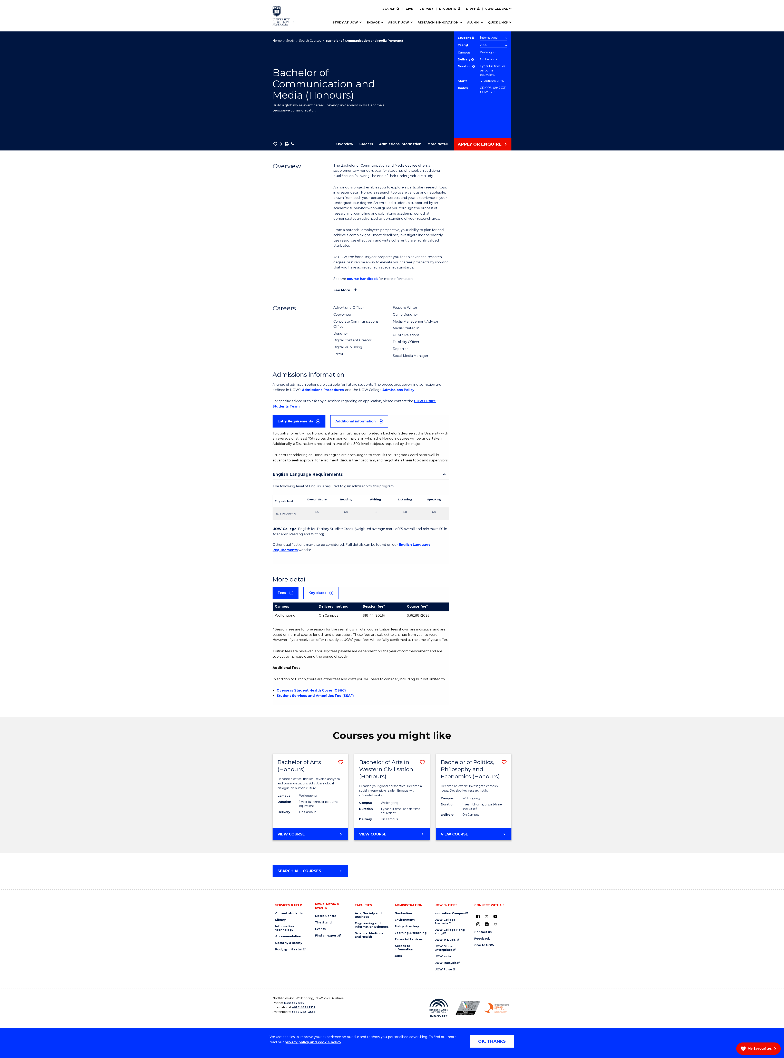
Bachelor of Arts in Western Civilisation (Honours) (386, 769)
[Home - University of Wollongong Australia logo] (284, 16)
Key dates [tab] (317, 593)
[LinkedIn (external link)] (487, 924)
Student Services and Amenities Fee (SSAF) (315, 696)
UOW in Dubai (445, 940)
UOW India (442, 956)
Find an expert (326, 935)
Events (320, 929)
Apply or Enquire (480, 144)
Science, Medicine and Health (369, 935)
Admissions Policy (398, 390)
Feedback (482, 938)
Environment (405, 920)
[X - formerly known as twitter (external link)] (487, 916)
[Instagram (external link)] (478, 924)
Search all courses (299, 871)
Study (290, 40)
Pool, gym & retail (288, 949)
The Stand (323, 922)
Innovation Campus (449, 913)
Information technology (284, 928)
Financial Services (409, 939)
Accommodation (288, 936)
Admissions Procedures (323, 390)
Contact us (483, 932)
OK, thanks (492, 1041)
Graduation (403, 913)
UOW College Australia (444, 921)
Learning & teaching (411, 933)
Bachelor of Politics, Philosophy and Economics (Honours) (470, 769)
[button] (275, 144)
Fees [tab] (282, 593)
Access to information (404, 947)
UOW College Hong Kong (449, 931)
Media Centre (325, 916)
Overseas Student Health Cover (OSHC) (311, 690)
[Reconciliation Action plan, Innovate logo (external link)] (438, 1008)
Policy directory (407, 926)
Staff (471, 9)
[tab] (299, 421)
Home (277, 40)
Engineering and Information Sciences (372, 925)
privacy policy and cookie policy (313, 1042)
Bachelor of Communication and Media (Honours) (364, 40)
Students (447, 9)
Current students (289, 913)
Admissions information (400, 144)
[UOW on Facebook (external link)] (478, 916)
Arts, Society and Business (368, 915)
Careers (366, 144)
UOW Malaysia (445, 963)
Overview (344, 144)
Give (409, 9)
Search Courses (310, 40)
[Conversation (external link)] (495, 924)
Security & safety (288, 943)
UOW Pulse (443, 969)
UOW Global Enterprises (443, 948)
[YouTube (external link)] (495, 916)
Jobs (398, 956)
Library (426, 9)
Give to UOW (484, 945)
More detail (438, 144)
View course (302, 836)
